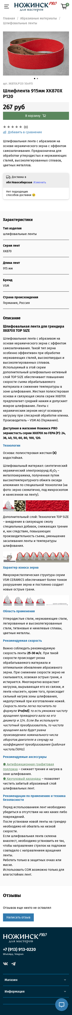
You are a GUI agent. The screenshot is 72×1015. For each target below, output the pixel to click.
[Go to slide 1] (34, 78)
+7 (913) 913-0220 (19, 949)
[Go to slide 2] (37, 78)
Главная (9, 18)
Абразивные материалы (38, 18)
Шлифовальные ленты (20, 23)
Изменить (39, 182)
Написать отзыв (18, 917)
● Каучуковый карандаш (22, 779)
